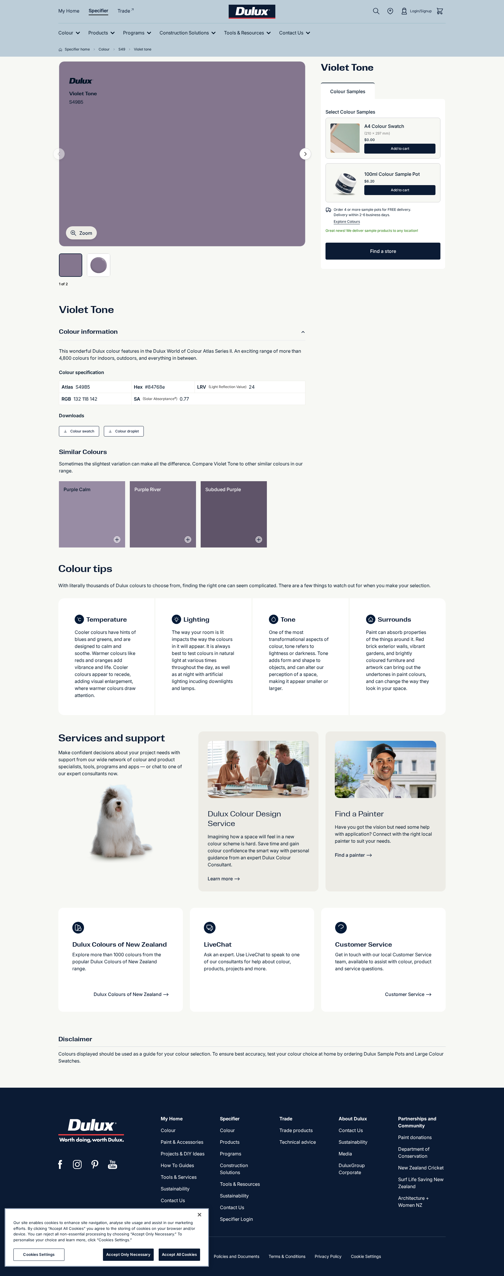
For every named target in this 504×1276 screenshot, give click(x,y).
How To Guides (177, 1165)
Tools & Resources (240, 1184)
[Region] (390, 11)
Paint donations (415, 1137)
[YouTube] (112, 1164)
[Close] (199, 1214)
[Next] (305, 154)
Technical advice (297, 1142)
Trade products (296, 1130)
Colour (168, 1130)
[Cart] (440, 11)
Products (229, 1142)
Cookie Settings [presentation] (366, 1256)
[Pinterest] (95, 1164)
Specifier (98, 10)
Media (345, 1154)
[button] (81, 232)
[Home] (61, 49)
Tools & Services (179, 1177)
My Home (68, 11)
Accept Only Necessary (128, 1254)
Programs (230, 1154)
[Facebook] (60, 1164)
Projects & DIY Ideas (182, 1154)
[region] (107, 1237)
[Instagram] (77, 1164)
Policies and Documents (236, 1256)
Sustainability (175, 1189)
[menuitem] (70, 33)
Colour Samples (347, 91)
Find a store (383, 251)
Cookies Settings (39, 1254)
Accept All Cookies (179, 1254)
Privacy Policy (328, 1256)
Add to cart (400, 148)
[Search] (376, 11)
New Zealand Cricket (421, 1168)
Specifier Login (236, 1219)
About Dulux (353, 1119)
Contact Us (173, 1200)
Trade (124, 11)
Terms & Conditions (287, 1256)
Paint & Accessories (182, 1142)
